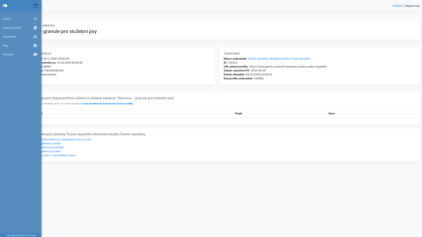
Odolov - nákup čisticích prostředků (41, 147)
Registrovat (412, 5)
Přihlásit (398, 5)
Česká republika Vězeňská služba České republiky (279, 58)
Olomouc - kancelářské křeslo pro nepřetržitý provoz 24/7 (55, 139)
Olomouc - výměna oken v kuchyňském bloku (47, 155)
